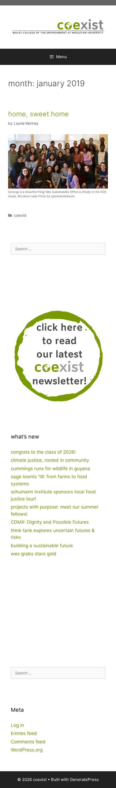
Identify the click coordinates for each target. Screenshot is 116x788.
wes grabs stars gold (33, 553)
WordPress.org (27, 750)
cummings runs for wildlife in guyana (50, 468)
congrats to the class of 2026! (43, 452)
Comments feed (28, 741)
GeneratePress (84, 779)
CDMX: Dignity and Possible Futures (50, 522)
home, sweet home (38, 114)
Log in (17, 725)
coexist (20, 215)
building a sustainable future (42, 545)
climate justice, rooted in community (50, 460)
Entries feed (24, 733)
